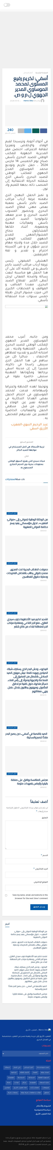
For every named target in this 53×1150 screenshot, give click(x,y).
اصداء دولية (45, 1072)
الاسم (44, 855)
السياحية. (31, 1078)
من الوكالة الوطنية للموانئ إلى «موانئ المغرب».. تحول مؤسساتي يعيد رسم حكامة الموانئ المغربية (27, 523)
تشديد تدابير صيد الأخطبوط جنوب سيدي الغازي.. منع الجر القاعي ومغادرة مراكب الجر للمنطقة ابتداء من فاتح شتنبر (27, 623)
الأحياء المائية (24, 1072)
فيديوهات (46, 1088)
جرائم (24, 1083)
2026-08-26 (43, 531)
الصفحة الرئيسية (42, 73)
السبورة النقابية (43, 1078)
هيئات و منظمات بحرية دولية (31, 1093)
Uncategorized (43, 1067)
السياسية (21, 1078)
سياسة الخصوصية (42, 1110)
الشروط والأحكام (44, 1106)
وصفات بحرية (12, 1093)
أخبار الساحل (28, 73)
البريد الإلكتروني (40, 868)
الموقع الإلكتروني (41, 882)
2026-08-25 (43, 695)
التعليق (45, 818)
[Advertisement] (26, 37)
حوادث (16, 1083)
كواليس (7, 1088)
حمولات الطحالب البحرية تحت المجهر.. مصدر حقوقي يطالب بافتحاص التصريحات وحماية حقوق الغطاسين (27, 573)
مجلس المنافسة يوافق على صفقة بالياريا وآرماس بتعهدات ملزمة (29, 781)
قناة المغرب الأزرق (20, 1088)
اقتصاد (35, 1072)
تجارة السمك (44, 1083)
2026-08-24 (43, 741)
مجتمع (46, 1093)
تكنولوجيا (33, 1083)
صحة (8, 1083)
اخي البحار (17, 1067)
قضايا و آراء (34, 1088)
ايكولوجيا (11, 1078)
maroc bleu (28, 101)
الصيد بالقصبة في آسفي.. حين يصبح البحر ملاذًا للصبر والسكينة (27, 735)
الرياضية (13, 1072)
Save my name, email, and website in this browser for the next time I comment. (30, 897)
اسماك (7, 1067)
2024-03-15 (14, 101)
